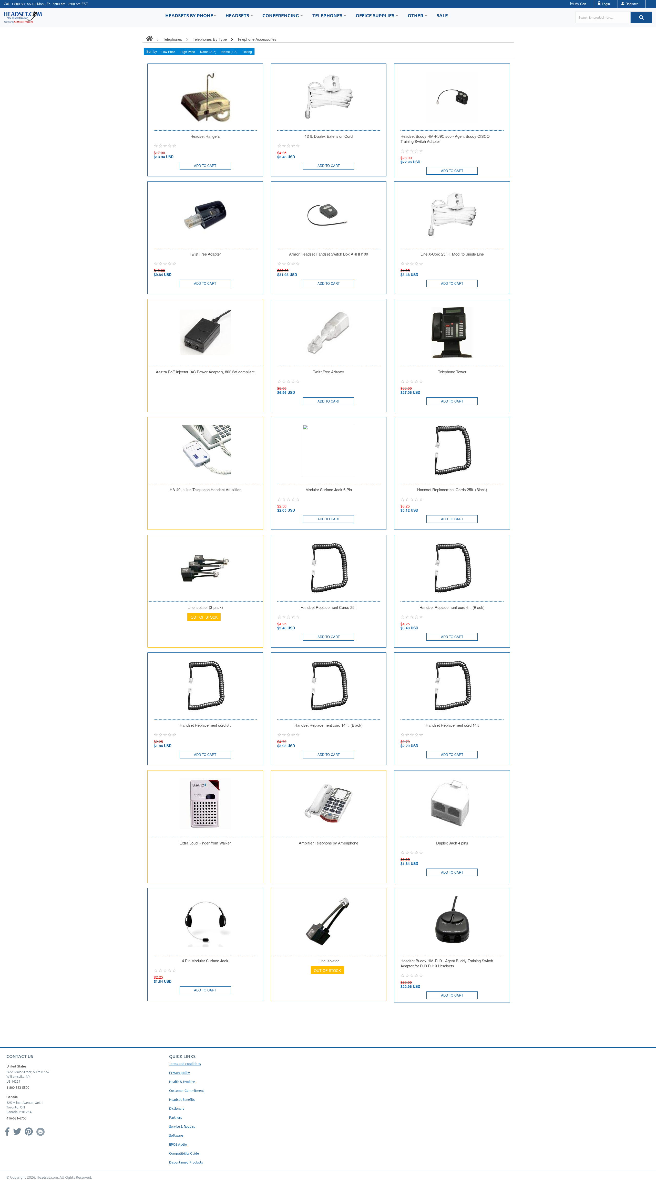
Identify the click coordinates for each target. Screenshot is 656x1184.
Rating (247, 51)
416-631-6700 (16, 1118)
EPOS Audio (178, 1144)
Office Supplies (375, 15)
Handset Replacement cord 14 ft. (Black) (328, 725)
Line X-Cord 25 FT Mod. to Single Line (452, 254)
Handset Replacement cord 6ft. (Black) (452, 607)
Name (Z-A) (229, 51)
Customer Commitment (186, 1090)
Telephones (327, 15)
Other (416, 15)
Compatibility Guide (184, 1153)
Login (606, 3)
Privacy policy (179, 1072)
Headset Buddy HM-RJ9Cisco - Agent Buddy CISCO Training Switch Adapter (445, 139)
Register (632, 3)
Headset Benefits (182, 1099)
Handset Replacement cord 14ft (452, 725)
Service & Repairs (182, 1126)
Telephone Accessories (256, 39)
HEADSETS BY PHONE (189, 15)
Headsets (237, 15)
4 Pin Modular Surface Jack (205, 960)
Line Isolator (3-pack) (205, 607)
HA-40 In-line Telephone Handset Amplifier (205, 489)
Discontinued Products (186, 1162)
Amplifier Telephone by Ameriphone (328, 842)
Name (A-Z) (208, 51)
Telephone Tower (452, 371)
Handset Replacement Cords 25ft (328, 607)
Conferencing (281, 15)
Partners (175, 1117)
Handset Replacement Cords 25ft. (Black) (452, 489)
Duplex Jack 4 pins (452, 842)
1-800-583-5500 (23, 3)
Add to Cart (205, 165)
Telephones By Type (210, 39)
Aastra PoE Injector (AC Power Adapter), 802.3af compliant (205, 371)
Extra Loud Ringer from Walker (205, 842)
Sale (442, 15)
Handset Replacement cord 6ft (205, 725)
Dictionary (176, 1108)
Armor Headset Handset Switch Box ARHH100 (328, 254)
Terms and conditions (185, 1063)
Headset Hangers (205, 136)
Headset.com (47, 1177)
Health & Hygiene (182, 1081)
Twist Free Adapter (205, 254)
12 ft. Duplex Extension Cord (329, 136)
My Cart (580, 3)
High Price (187, 51)
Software (176, 1135)
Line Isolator (329, 960)
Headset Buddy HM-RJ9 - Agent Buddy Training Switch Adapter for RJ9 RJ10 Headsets (447, 963)
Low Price (168, 51)
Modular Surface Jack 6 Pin (328, 489)
